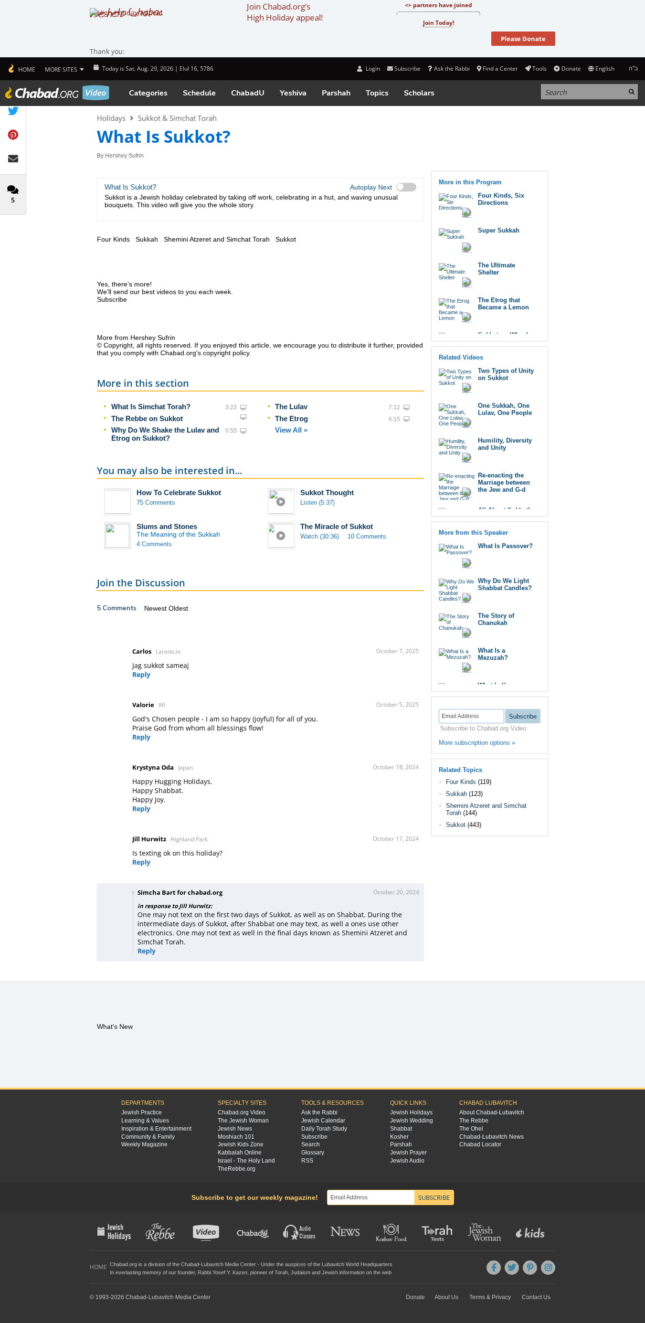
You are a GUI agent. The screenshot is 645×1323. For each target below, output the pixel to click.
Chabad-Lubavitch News (491, 1136)
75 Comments (156, 502)
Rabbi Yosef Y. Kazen (222, 1272)
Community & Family (148, 1136)
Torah (281, 1272)
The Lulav (291, 406)
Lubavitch (212, 1264)
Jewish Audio (407, 1160)
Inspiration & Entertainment (156, 1128)
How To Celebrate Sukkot (179, 492)
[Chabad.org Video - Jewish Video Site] (57, 92)
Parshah (336, 93)
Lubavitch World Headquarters (357, 1264)
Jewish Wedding (411, 1120)
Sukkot (455, 824)
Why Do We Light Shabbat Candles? (505, 584)
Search (310, 1144)
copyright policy (226, 353)
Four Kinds (461, 781)
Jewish (330, 1272)
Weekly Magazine (144, 1144)
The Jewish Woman (243, 1120)
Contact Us (536, 1297)
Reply (141, 674)
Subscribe (314, 1136)
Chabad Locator (480, 1144)
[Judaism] (21, 68)
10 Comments (367, 536)
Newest (156, 608)
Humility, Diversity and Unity (505, 444)
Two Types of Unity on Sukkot (506, 374)
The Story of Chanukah (496, 619)
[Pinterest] (530, 1267)
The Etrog (291, 418)
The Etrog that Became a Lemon (503, 303)
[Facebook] (493, 1267)
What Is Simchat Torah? (150, 406)
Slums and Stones (167, 526)
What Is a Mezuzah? (493, 654)
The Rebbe (473, 1120)
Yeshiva (293, 93)
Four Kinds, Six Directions (501, 199)
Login (372, 68)
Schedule (199, 93)
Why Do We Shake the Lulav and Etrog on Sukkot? (165, 434)
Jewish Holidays (411, 1112)
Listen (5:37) (317, 502)
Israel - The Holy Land (246, 1160)
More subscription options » (477, 742)
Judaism (300, 1272)
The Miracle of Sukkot (336, 526)
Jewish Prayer (408, 1152)
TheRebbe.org (236, 1168)
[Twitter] (512, 1267)
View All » (291, 430)
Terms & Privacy (490, 1297)
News (345, 1231)
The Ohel (471, 1128)
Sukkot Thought (327, 492)
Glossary (312, 1152)
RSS (307, 1160)
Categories (148, 93)
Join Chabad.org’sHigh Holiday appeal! (285, 12)
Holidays (111, 118)
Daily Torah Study (324, 1128)
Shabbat (401, 1128)
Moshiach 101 (236, 1136)
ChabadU (247, 93)
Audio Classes (299, 1231)
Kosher (399, 1136)
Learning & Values (145, 1120)
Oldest (178, 608)
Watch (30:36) (319, 536)
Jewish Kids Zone (241, 1144)
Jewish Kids (531, 1231)
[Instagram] (548, 1267)
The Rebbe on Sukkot (147, 418)
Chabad (190, 1264)
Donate (571, 68)
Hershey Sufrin (124, 155)
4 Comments (154, 544)
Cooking (392, 1231)
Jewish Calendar (323, 1120)
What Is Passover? (505, 546)
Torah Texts (438, 1231)
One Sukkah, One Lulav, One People (505, 409)
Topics (377, 93)
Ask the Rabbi (451, 68)
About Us (446, 1297)
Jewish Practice (141, 1112)
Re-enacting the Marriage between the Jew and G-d (504, 482)
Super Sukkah (498, 230)
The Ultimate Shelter (496, 269)
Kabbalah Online (240, 1152)
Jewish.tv (207, 1231)
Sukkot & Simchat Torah (177, 118)
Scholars (419, 93)
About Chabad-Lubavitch (491, 1112)
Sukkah (456, 793)
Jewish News (235, 1128)
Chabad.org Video (241, 1112)
